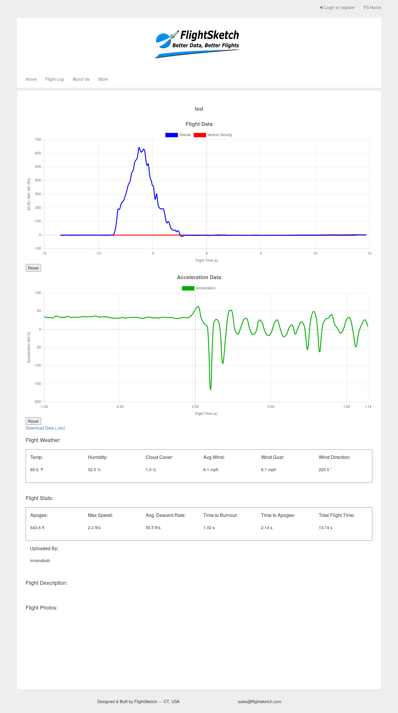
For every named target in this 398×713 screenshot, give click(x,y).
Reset (33, 268)
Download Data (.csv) (45, 428)
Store (103, 79)
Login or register (339, 7)
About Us (81, 79)
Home (31, 79)
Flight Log (54, 79)
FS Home (372, 7)
